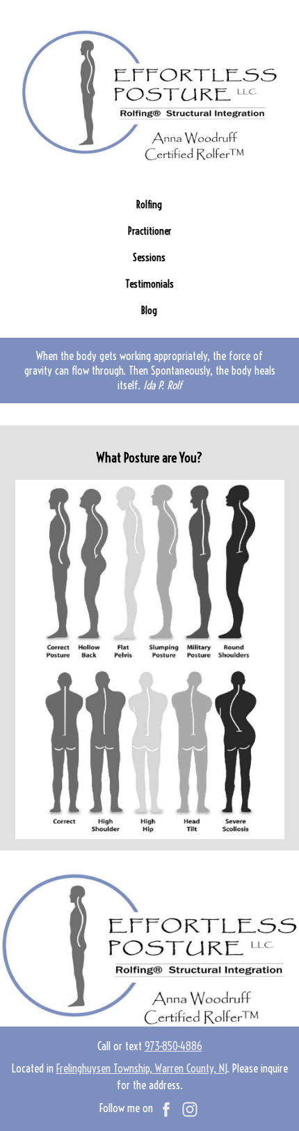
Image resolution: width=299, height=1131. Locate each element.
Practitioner (149, 231)
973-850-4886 (173, 1046)
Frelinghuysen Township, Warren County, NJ (141, 1068)
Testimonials (149, 284)
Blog (149, 310)
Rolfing (149, 204)
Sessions (149, 257)
